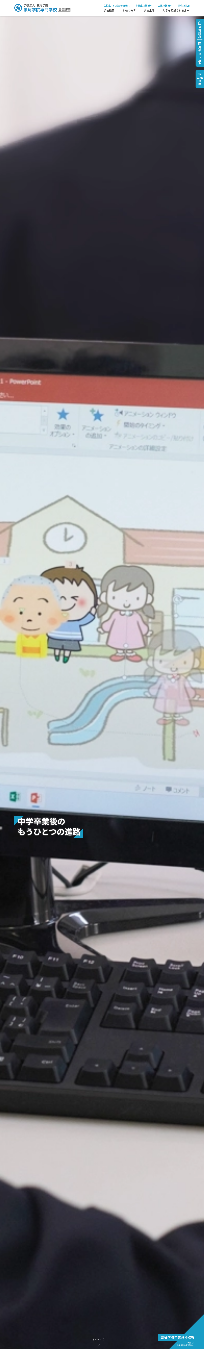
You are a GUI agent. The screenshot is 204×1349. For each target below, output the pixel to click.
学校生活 (149, 10)
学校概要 (109, 10)
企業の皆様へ (165, 5)
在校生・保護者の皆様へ (117, 5)
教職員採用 (184, 5)
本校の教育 (129, 10)
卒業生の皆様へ (143, 5)
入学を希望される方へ (176, 10)
